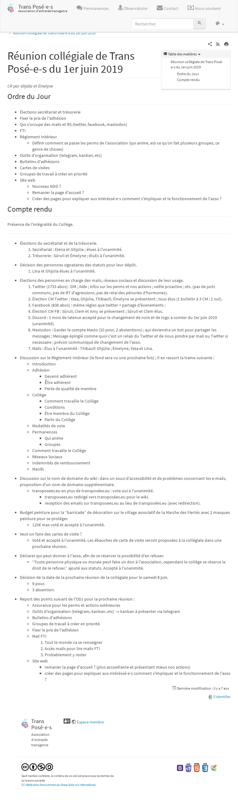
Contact (170, 8)
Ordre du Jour (188, 73)
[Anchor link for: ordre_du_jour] (54, 96)
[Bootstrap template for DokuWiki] (180, 767)
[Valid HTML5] (197, 767)
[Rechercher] (199, 23)
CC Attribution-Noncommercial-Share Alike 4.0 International (58, 785)
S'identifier (222, 696)
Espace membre (90, 722)
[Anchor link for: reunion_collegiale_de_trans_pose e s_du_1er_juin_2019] (128, 67)
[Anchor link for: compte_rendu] (56, 208)
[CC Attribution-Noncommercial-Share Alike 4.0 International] (37, 766)
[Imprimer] (226, 43)
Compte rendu (188, 79)
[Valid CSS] (205, 767)
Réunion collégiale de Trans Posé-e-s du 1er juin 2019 (54, 33)
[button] (219, 24)
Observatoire (135, 8)
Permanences (96, 8)
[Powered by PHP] (188, 767)
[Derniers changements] (218, 43)
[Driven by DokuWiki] (213, 767)
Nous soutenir (207, 8)
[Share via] (210, 43)
